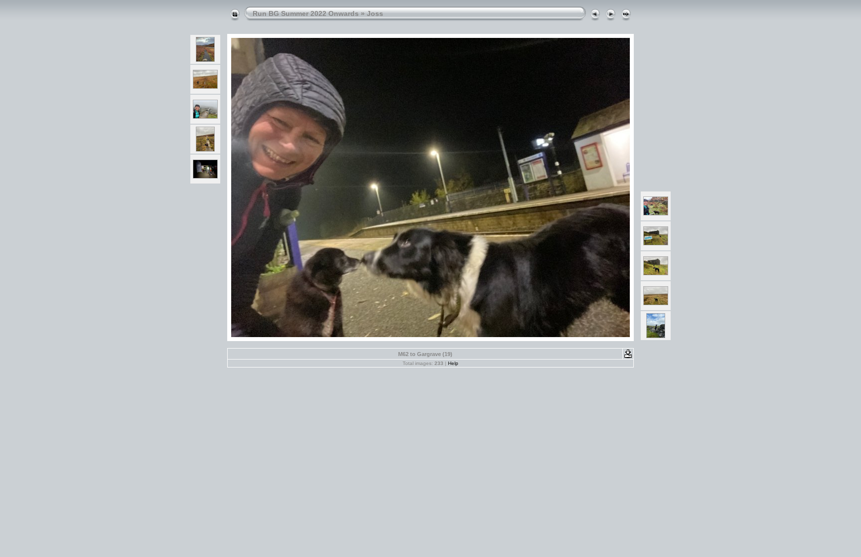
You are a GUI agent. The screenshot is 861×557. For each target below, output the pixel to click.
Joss (375, 13)
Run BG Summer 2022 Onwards (306, 13)
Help (453, 363)
